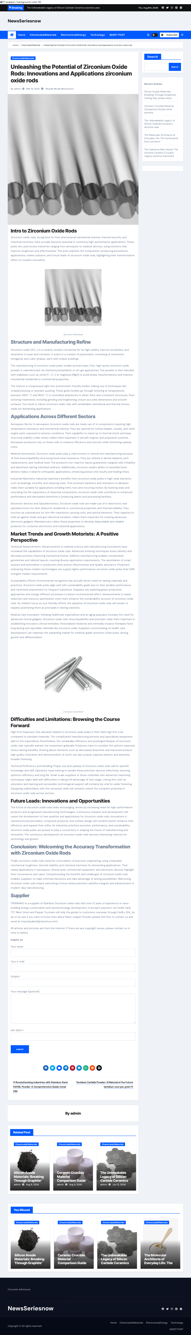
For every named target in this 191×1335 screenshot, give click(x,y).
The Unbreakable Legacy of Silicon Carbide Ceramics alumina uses (114, 1178)
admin (75, 1113)
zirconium (68, 88)
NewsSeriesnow (24, 21)
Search (152, 56)
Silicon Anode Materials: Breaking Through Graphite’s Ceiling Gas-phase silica (29, 1180)
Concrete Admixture (19, 1289)
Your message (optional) (25, 991)
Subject (15, 976)
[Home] (12, 35)
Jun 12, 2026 (119, 1184)
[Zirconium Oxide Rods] (73, 299)
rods (58, 88)
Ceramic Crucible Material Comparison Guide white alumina (71, 1178)
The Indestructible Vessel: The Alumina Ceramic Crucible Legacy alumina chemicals (161, 153)
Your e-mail (17, 961)
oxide (50, 88)
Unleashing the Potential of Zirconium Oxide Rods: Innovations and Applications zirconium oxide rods (71, 73)
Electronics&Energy (73, 34)
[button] (182, 35)
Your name (17, 946)
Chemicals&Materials (43, 34)
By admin (16, 88)
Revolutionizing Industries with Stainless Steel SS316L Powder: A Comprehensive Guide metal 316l (40, 1087)
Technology (98, 34)
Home (21, 34)
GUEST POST (117, 34)
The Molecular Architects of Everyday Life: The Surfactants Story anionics (161, 138)
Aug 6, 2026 (32, 1184)
